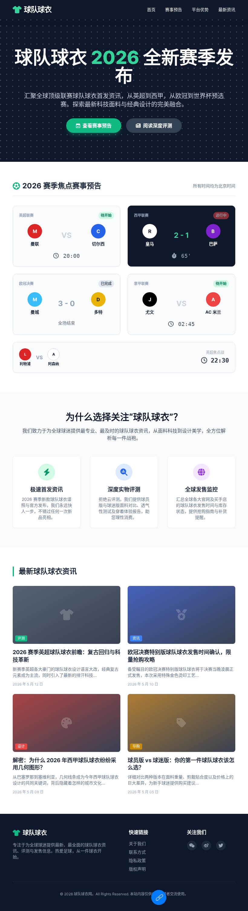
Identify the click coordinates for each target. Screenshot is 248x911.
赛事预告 (173, 9)
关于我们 (137, 843)
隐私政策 (137, 860)
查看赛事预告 (97, 126)
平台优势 (200, 9)
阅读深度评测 (157, 126)
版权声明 (137, 868)
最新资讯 (226, 9)
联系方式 (137, 852)
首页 (151, 9)
